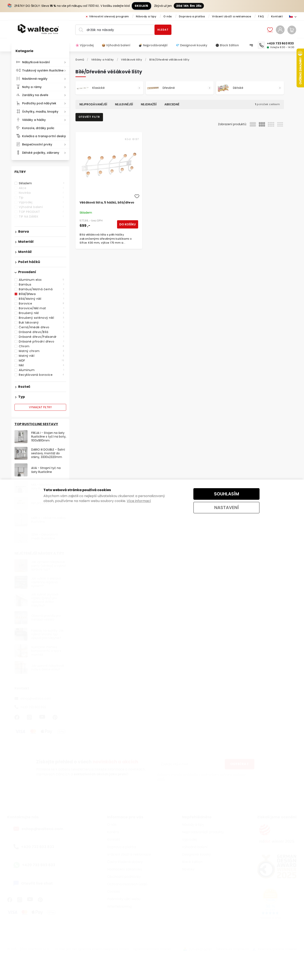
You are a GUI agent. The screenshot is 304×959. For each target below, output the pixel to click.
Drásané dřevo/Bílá (41, 332)
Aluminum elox (41, 280)
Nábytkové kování (36, 62)
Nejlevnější (124, 104)
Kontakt (277, 16)
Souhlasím (226, 494)
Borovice (41, 303)
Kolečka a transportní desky (44, 136)
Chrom (41, 346)
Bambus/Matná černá (41, 289)
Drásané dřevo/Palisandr (41, 337)
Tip (41, 197)
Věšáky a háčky (34, 120)
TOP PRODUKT (41, 212)
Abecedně (171, 104)
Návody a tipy (146, 16)
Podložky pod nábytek (39, 103)
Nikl (41, 365)
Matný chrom (41, 351)
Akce (41, 188)
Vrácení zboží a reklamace (231, 16)
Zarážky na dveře (35, 95)
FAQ (261, 16)
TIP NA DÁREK (41, 216)
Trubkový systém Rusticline (43, 70)
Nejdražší (149, 104)
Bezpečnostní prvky (37, 144)
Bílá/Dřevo (41, 294)
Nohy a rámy (32, 87)
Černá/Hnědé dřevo (41, 327)
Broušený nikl (41, 313)
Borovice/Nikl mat (41, 308)
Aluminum (41, 370)
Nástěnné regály (35, 79)
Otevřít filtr (89, 117)
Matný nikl (41, 356)
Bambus (41, 284)
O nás (167, 16)
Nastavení (226, 507)
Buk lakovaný (41, 322)
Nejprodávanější (93, 104)
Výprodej (41, 202)
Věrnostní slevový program (109, 16)
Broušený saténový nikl (41, 318)
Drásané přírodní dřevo (41, 341)
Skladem (41, 183)
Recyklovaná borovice (41, 375)
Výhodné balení (41, 207)
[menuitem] (86, 45)
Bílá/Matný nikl (41, 299)
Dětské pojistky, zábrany (40, 153)
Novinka (41, 193)
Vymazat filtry (40, 407)
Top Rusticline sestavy (36, 424)
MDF (41, 360)
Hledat (163, 29)
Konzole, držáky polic (38, 128)
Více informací (139, 501)
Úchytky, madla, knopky (40, 111)
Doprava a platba (192, 16)
